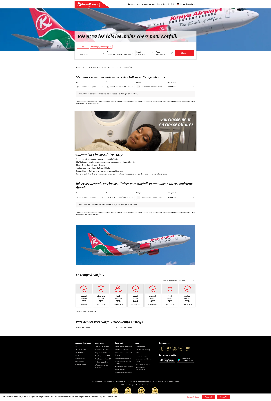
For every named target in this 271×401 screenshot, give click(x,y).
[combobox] (90, 54)
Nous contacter (140, 347)
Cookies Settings (193, 397)
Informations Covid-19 (143, 364)
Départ (138, 52)
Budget (138, 82)
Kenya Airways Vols (93, 67)
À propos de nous (148, 4)
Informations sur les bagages (101, 366)
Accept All (223, 397)
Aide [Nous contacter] (143, 350)
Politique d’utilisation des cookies (123, 362)
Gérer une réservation (102, 347)
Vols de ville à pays (173, 381)
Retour (158, 52)
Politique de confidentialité (123, 347)
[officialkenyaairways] (174, 348)
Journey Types (171, 82)
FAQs (137, 353)
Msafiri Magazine (80, 364)
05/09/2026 (140, 54)
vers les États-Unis (111, 67)
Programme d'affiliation (102, 353)
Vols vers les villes (109, 381)
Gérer (138, 4)
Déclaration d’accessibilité (123, 372)
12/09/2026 (160, 54)
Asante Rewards (163, 4)
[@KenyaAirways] (168, 348)
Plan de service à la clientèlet (124, 366)
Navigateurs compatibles (123, 358)
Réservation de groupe (102, 350)
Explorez (131, 4)
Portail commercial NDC (102, 356)
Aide (172, 4)
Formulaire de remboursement (141, 368)
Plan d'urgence (120, 369)
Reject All (208, 397)
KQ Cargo (78, 355)
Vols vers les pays (97, 381)
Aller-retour (82, 47)
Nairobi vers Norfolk (83, 327)
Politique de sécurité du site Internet (124, 354)
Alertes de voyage (141, 356)
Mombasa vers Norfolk (124, 327)
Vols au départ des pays (159, 381)
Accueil (78, 67)
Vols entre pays (120, 381)
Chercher (184, 53)
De (78, 52)
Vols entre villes (131, 381)
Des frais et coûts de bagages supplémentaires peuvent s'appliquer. (172, 101)
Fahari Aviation (79, 361)
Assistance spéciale (101, 362)
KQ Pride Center (80, 358)
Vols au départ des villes (144, 381)
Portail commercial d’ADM (103, 359)
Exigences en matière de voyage (143, 360)
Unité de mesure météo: (170, 280)
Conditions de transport (122, 350)
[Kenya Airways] (161, 348)
